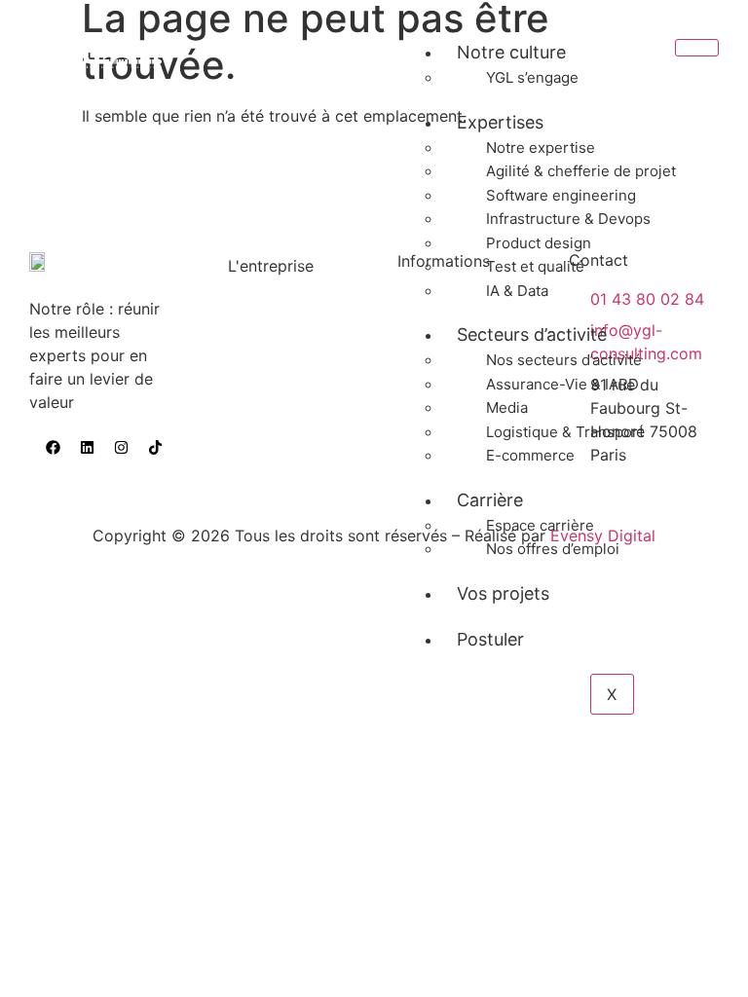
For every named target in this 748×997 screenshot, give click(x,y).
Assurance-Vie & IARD (562, 384)
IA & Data (517, 290)
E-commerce (530, 455)
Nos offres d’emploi (552, 548)
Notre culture (511, 52)
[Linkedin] (87, 447)
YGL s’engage (532, 77)
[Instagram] (121, 447)
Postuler (490, 639)
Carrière (490, 500)
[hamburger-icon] (697, 47)
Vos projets (503, 593)
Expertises (500, 122)
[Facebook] (53, 447)
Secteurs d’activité (532, 334)
